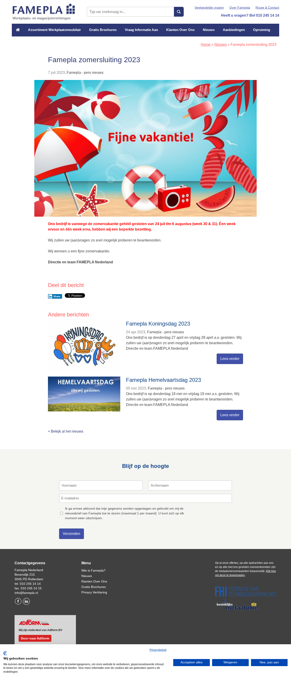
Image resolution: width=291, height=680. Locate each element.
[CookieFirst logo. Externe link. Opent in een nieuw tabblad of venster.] (5, 653)
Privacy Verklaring (94, 592)
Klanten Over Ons (180, 30)
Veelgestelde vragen (209, 7)
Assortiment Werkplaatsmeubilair (54, 30)
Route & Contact (267, 7)
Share (56, 296)
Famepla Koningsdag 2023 (158, 324)
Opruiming (261, 30)
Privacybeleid (158, 650)
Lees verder (229, 359)
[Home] (18, 29)
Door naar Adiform (35, 638)
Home (206, 44)
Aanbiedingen (234, 30)
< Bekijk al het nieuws (65, 431)
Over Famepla (239, 7)
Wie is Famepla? (93, 570)
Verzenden (71, 534)
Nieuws (209, 30)
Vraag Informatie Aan (141, 30)
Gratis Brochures (103, 30)
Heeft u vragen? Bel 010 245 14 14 (250, 15)
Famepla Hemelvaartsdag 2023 (163, 380)
